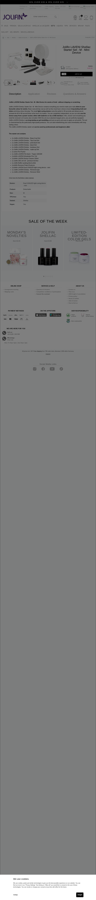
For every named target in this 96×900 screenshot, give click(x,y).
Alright (79, 895)
